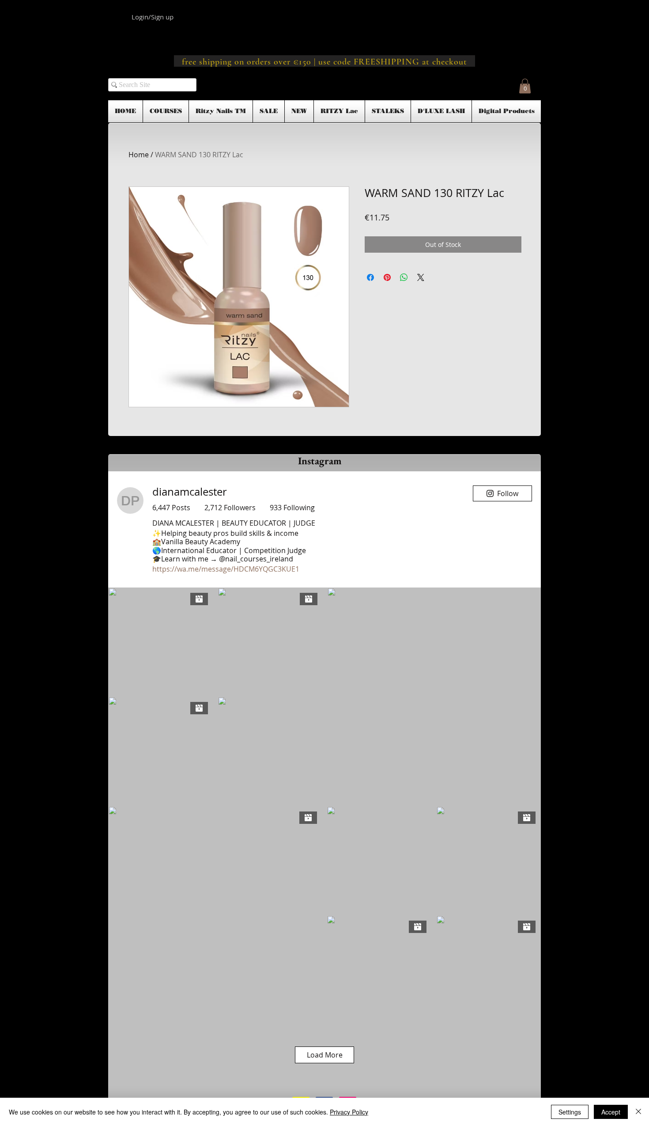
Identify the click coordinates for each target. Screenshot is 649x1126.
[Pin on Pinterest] (387, 277)
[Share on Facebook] (370, 277)
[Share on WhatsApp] (404, 277)
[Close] (638, 1112)
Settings (569, 1111)
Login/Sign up (153, 17)
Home (138, 154)
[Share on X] (420, 277)
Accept (610, 1111)
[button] (525, 86)
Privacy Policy (349, 1111)
